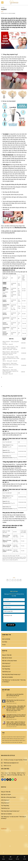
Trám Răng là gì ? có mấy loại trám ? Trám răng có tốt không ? (13, 680)
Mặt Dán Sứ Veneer (7, 658)
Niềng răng (7, 740)
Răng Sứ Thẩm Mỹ (6, 655)
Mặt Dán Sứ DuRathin (7, 677)
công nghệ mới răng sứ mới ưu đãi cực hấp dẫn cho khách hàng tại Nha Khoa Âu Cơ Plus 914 (16, 716)
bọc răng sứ (4, 736)
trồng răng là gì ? (6, 666)
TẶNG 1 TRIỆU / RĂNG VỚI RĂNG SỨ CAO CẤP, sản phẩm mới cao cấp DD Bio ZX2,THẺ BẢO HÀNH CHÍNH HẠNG (16, 723)
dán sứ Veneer (13, 736)
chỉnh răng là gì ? (6, 663)
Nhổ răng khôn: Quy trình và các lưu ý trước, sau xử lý (15, 701)
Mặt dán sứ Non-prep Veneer (9, 660)
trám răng (14, 742)
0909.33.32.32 (12, 594)
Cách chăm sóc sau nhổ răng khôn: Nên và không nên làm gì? (15, 695)
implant (17, 736)
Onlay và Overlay (12, 740)
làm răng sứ (23, 736)
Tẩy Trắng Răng (6, 669)
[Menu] (2, 2)
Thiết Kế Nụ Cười (6, 671)
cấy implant (9, 736)
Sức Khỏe (4, 642)
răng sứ (23, 740)
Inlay (20, 736)
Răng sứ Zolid (4, 742)
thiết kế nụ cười (10, 742)
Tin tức (2, 7)
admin (13, 13)
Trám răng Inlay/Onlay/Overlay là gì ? (11, 674)
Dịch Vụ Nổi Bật (6, 639)
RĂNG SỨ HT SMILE (18, 740)
